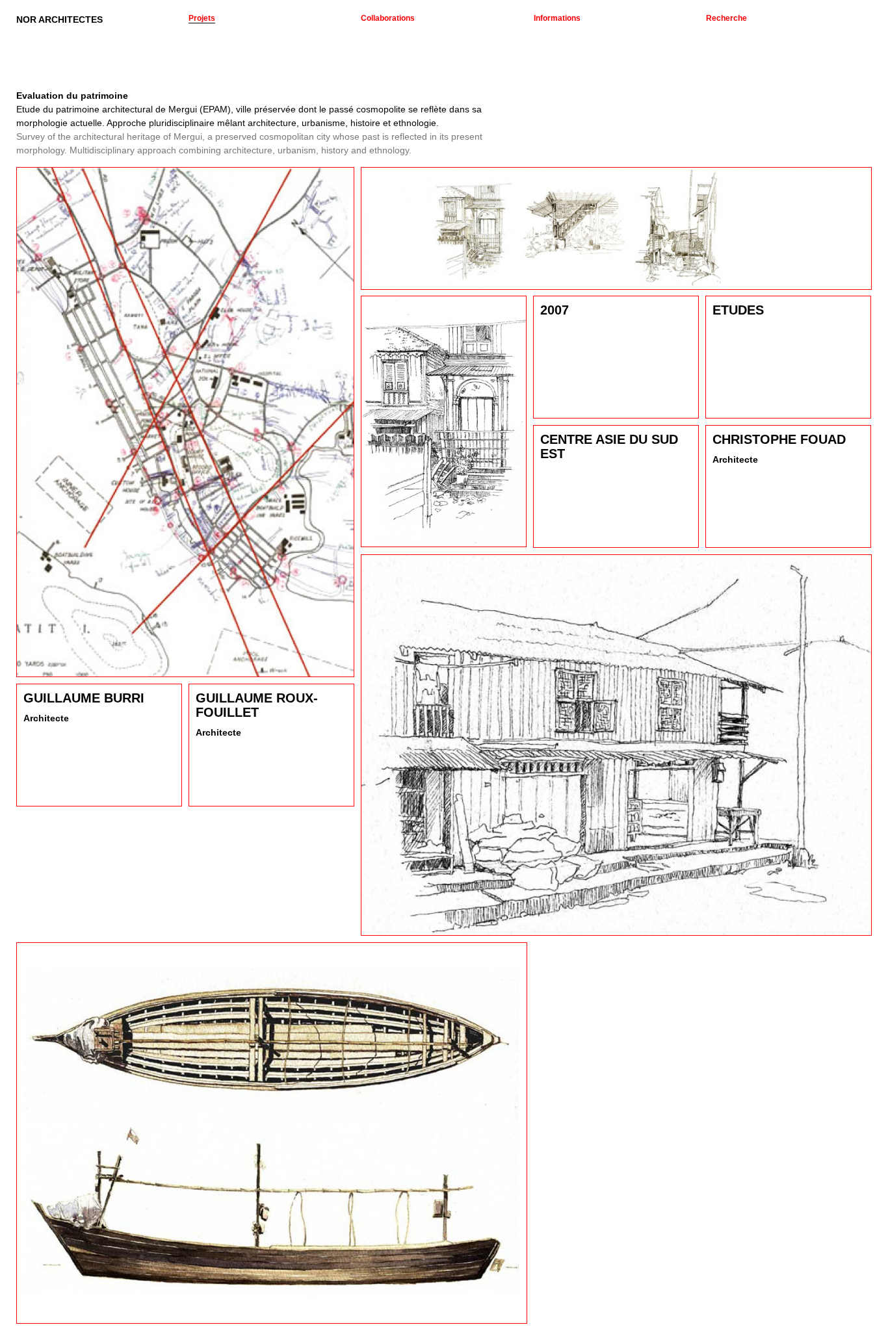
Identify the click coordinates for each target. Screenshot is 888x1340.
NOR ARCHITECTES (59, 19)
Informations (557, 18)
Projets (202, 18)
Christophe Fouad (779, 439)
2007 (554, 310)
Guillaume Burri (83, 698)
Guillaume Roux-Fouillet (257, 705)
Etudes (738, 310)
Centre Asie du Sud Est (609, 446)
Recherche (726, 18)
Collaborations (388, 18)
